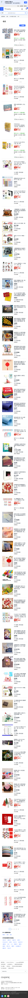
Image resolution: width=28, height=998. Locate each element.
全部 (2, 13)
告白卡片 (9, 948)
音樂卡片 (9, 940)
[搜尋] (25, 13)
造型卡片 (14, 940)
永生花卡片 (20, 942)
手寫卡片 (4, 940)
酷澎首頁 (3, 16)
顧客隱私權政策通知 (18, 964)
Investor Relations (10, 962)
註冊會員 (21, 6)
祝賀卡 (10, 942)
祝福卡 (4, 946)
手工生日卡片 (5, 942)
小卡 (11, 944)
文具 (7, 16)
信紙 (7, 934)
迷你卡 (18, 940)
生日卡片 (15, 942)
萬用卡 (20, 944)
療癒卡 (13, 946)
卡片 (18, 16)
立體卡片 (4, 944)
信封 (11, 934)
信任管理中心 (10, 964)
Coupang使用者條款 (20, 962)
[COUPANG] (5, 978)
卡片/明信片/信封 (12, 16)
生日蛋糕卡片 (18, 946)
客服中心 (25, 6)
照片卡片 (8, 946)
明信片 (4, 934)
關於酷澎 (2, 962)
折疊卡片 (15, 944)
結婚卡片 (4, 948)
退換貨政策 (3, 964)
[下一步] (21, 929)
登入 (18, 6)
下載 (25, 2)
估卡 (8, 944)
